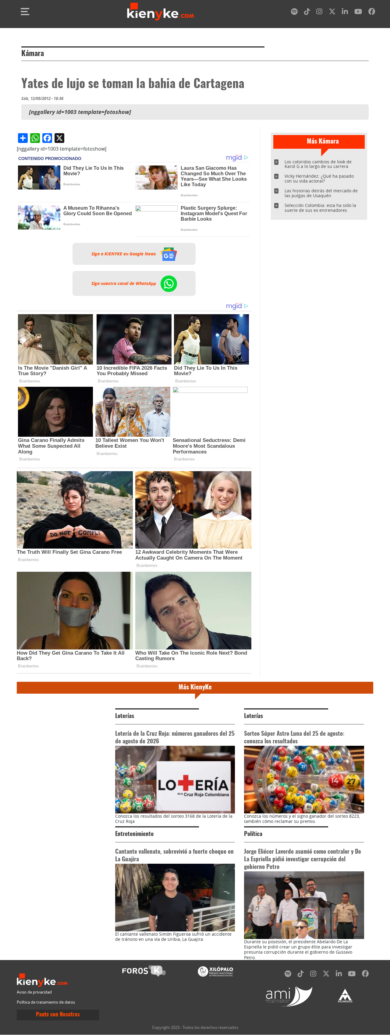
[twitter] (332, 12)
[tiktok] (307, 12)
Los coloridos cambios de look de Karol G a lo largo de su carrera (318, 164)
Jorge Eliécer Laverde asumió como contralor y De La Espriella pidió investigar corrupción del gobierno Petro (302, 859)
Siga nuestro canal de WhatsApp (124, 283)
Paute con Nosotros (58, 1015)
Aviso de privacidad (34, 992)
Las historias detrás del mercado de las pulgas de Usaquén (321, 193)
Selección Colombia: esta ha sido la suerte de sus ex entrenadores (320, 207)
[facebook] (371, 12)
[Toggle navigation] (25, 11)
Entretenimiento (134, 834)
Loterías (124, 716)
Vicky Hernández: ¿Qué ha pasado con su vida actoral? (319, 178)
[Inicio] (160, 11)
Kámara (32, 54)
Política (253, 834)
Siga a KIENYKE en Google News (124, 254)
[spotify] (294, 12)
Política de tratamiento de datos (46, 1002)
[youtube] (358, 12)
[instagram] (319, 12)
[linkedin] (345, 12)
